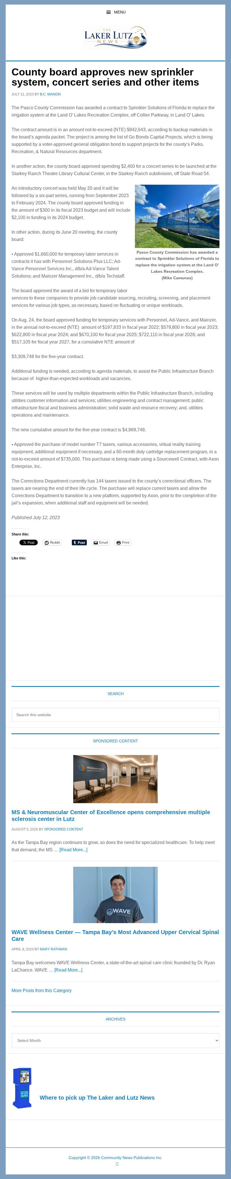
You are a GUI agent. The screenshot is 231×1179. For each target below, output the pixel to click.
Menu (120, 12)
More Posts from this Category (42, 990)
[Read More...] (73, 849)
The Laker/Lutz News (115, 37)
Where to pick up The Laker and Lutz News (97, 1098)
